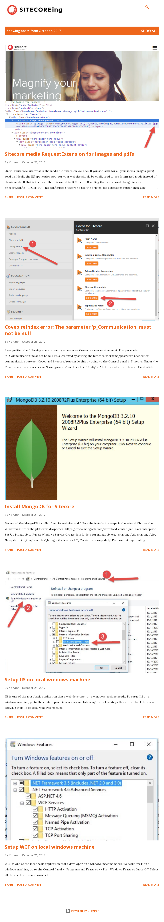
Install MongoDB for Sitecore (39, 506)
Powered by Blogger (84, 911)
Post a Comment (30, 197)
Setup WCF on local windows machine (50, 846)
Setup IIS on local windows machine (47, 679)
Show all (149, 31)
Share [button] (9, 197)
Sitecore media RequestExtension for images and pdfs (69, 154)
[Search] (147, 7)
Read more (151, 197)
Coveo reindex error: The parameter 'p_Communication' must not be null (78, 329)
